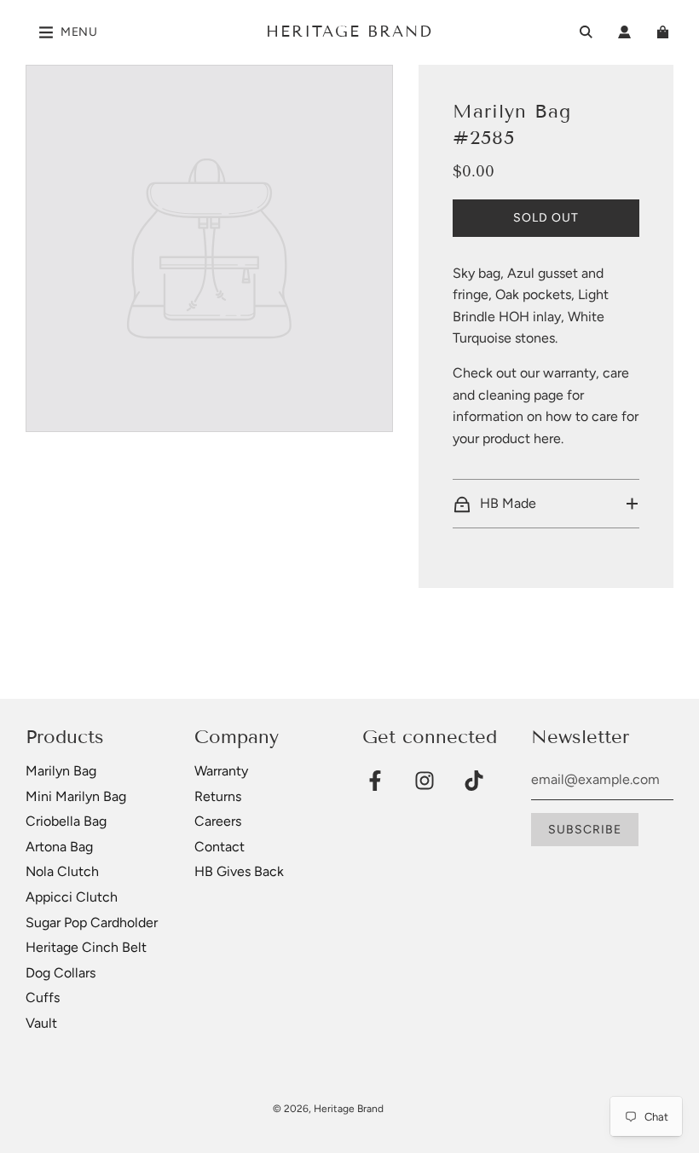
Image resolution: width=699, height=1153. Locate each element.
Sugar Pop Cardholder (92, 922)
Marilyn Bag (61, 771)
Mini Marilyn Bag (76, 796)
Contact (219, 847)
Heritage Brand (349, 31)
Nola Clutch (62, 871)
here (547, 438)
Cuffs (43, 997)
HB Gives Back (239, 871)
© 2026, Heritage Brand (328, 1109)
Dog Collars (60, 973)
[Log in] (624, 32)
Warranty (221, 771)
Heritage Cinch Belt (86, 947)
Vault (41, 1023)
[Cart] (665, 32)
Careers (217, 821)
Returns (217, 796)
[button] (546, 503)
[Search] (586, 32)
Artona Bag (59, 847)
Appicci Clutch (72, 897)
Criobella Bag (66, 821)
